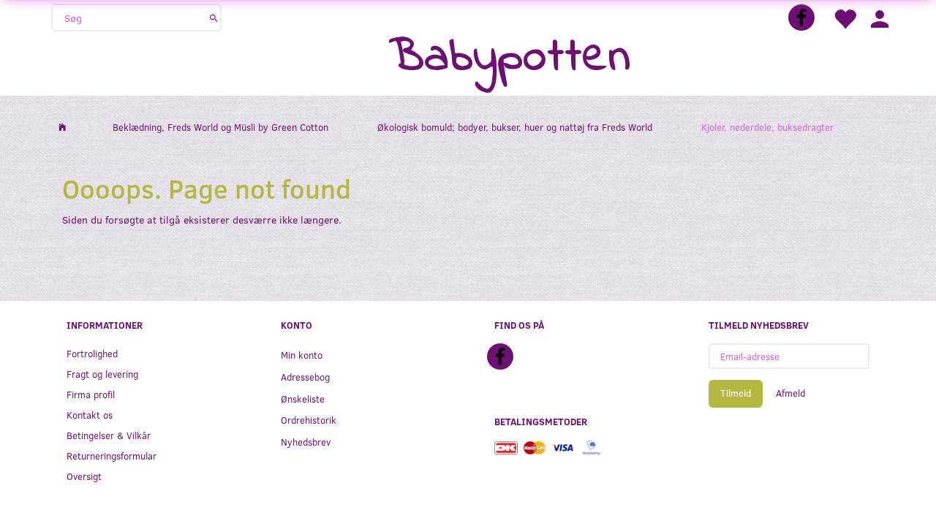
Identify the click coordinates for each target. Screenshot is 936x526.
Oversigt (84, 476)
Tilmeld (735, 393)
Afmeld (790, 393)
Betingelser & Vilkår (109, 435)
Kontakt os (90, 414)
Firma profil (91, 394)
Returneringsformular (111, 455)
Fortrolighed (92, 353)
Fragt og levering (102, 373)
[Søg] (214, 17)
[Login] (880, 18)
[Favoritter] (845, 18)
